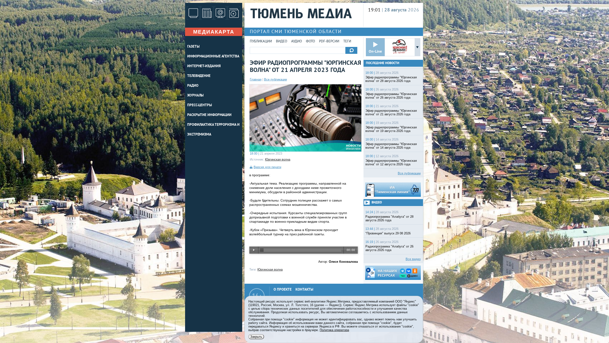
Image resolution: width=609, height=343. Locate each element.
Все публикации (275, 79)
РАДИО (192, 86)
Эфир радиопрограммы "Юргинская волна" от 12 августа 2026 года (391, 162)
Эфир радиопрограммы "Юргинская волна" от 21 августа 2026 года (391, 112)
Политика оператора (334, 330)
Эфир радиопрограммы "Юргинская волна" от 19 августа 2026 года (391, 129)
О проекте (283, 290)
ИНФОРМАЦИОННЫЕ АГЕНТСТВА (213, 56)
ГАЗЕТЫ (193, 47)
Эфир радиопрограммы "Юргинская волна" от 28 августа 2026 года (391, 79)
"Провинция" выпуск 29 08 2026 (388, 233)
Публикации (261, 41)
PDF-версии (329, 41)
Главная (255, 79)
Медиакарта (213, 32)
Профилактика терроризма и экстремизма (213, 130)
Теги (347, 41)
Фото (310, 41)
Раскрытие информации (209, 115)
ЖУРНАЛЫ (195, 95)
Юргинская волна (277, 159)
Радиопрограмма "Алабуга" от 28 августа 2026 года (389, 218)
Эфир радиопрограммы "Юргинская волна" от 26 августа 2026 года (391, 95)
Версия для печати (267, 167)
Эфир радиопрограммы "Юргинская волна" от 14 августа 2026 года (391, 145)
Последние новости (382, 63)
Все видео (413, 259)
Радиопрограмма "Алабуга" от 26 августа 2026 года (389, 248)
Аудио (296, 41)
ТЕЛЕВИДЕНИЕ (199, 76)
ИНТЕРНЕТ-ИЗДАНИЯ (204, 66)
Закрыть (256, 336)
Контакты (304, 290)
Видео (281, 41)
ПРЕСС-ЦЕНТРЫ (199, 105)
